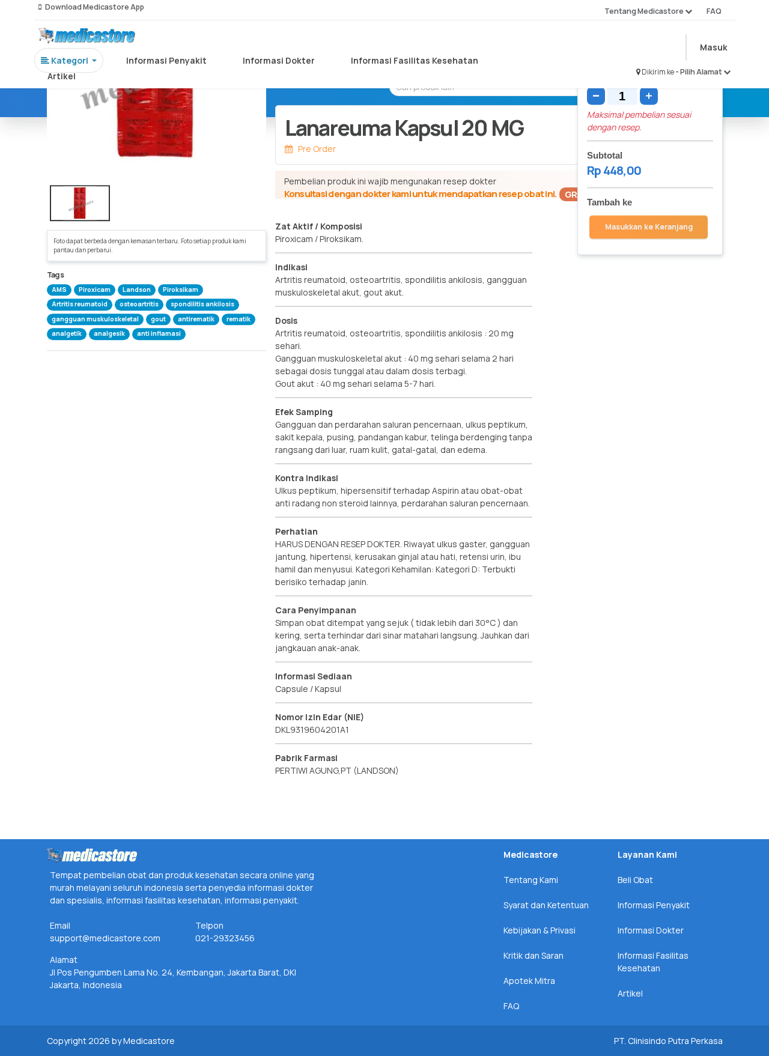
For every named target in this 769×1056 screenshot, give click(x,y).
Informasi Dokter (279, 60)
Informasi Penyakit (166, 60)
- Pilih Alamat (699, 72)
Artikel (61, 76)
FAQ (714, 11)
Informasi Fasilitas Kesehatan (414, 60)
